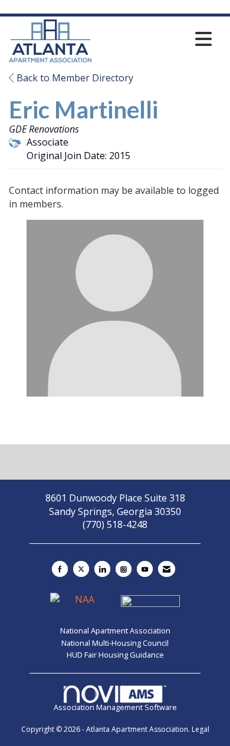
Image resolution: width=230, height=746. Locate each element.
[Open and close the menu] (154, 39)
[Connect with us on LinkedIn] (102, 569)
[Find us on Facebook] (60, 569)
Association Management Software (115, 707)
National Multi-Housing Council (115, 643)
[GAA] (150, 604)
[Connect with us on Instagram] (124, 569)
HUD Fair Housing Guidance (115, 654)
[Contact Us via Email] (166, 569)
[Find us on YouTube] (145, 569)
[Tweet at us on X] (81, 569)
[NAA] (80, 604)
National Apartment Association (115, 630)
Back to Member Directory (73, 77)
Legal (200, 729)
